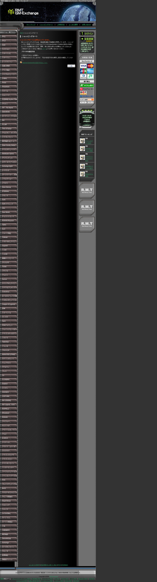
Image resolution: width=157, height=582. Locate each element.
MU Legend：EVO (8, 405)
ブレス (4, 371)
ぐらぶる (5, 346)
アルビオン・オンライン (9, 133)
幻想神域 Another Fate (9, 99)
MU (3, 120)
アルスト (5, 275)
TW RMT (91, 579)
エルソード (6, 95)
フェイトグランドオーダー (9, 330)
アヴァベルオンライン (9, 430)
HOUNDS (5, 392)
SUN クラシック (7, 204)
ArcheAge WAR (7, 166)
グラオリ (5, 183)
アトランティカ (7, 158)
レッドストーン (7, 62)
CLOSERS (5, 379)
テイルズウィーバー (8, 149)
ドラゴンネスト (7, 459)
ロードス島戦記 (7, 522)
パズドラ (5, 338)
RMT (21, 33)
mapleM (5, 246)
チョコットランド (8, 216)
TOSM (4, 267)
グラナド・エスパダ (8, 446)
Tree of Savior (7, 129)
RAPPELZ (5, 409)
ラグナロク (6, 49)
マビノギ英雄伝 (7, 497)
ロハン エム (6, 518)
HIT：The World (7, 108)
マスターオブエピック (9, 492)
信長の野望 (6, 66)
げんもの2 (5, 262)
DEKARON (6, 112)
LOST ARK (5, 396)
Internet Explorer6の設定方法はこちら (34, 63)
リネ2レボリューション (9, 300)
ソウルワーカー (7, 179)
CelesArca (5, 292)
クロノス (5, 195)
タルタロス (6, 451)
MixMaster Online (8, 154)
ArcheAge (5, 543)
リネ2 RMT (73, 579)
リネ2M (4, 254)
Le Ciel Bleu (6, 513)
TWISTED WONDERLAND (7, 342)
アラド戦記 (6, 70)
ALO (3, 229)
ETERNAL (5, 191)
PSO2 (4, 83)
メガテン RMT (59, 581)
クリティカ (6, 442)
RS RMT (57, 579)
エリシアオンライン (8, 283)
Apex (4, 321)
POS (3, 480)
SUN (3, 200)
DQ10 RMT (68, 581)
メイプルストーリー (8, 74)
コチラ (44, 49)
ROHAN (5, 417)
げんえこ (5, 103)
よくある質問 (73, 24)
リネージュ (6, 57)
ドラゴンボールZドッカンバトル (9, 334)
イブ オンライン (7, 137)
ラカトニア (6, 505)
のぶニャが (6, 426)
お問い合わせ (86, 24)
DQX (3, 45)
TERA (4, 225)
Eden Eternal (6, 187)
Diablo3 (4, 384)
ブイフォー (6, 421)
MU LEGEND (6, 400)
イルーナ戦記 (6, 233)
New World (6, 212)
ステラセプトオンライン (9, 288)
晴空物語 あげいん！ (9, 141)
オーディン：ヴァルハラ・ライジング (9, 116)
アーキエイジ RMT (47, 581)
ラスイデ (5, 509)
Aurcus (4, 279)
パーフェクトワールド (9, 472)
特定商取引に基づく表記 (49, 565)
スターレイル (6, 313)
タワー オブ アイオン (9, 162)
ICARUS (5, 438)
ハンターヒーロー (8, 467)
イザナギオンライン (8, 241)
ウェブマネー (6, 363)
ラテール (5, 91)
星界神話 (5, 555)
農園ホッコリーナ (8, 258)
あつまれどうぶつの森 (9, 296)
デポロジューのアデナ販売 (89, 159)
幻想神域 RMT (36, 579)
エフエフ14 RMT (21, 581)
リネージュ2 (6, 53)
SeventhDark (6, 538)
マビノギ (5, 551)
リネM (4, 250)
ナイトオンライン (8, 463)
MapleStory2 (6, 501)
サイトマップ (30, 24)
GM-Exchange (53, 576)
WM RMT (76, 581)
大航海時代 (6, 530)
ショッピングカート (46, 24)
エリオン (5, 388)
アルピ (4, 434)
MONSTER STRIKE (8, 354)
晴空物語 (5, 534)
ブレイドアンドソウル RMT (21, 579)
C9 (3, 375)
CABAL (4, 78)
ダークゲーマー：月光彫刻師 (9, 175)
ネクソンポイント (8, 359)
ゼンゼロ (5, 317)
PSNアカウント (7, 325)
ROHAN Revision (8, 221)
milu (3, 208)
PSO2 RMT (65, 579)
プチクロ (5, 271)
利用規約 (65, 565)
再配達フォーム (7, 559)
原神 (3, 308)
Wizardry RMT (83, 579)
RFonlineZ (5, 413)
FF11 (4, 37)
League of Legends (8, 304)
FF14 (4, 41)
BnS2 (4, 488)
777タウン (5, 367)
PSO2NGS (5, 87)
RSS (59, 565)
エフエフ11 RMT (47, 579)
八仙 (3, 526)
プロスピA (5, 350)
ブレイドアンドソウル (9, 484)
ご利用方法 (61, 24)
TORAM (4, 237)
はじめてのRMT (34, 565)
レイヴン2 (5, 170)
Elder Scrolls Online (8, 145)
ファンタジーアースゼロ (9, 476)
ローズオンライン (8, 547)
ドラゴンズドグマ (8, 455)
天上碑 (4, 124)
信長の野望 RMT (34, 581)
